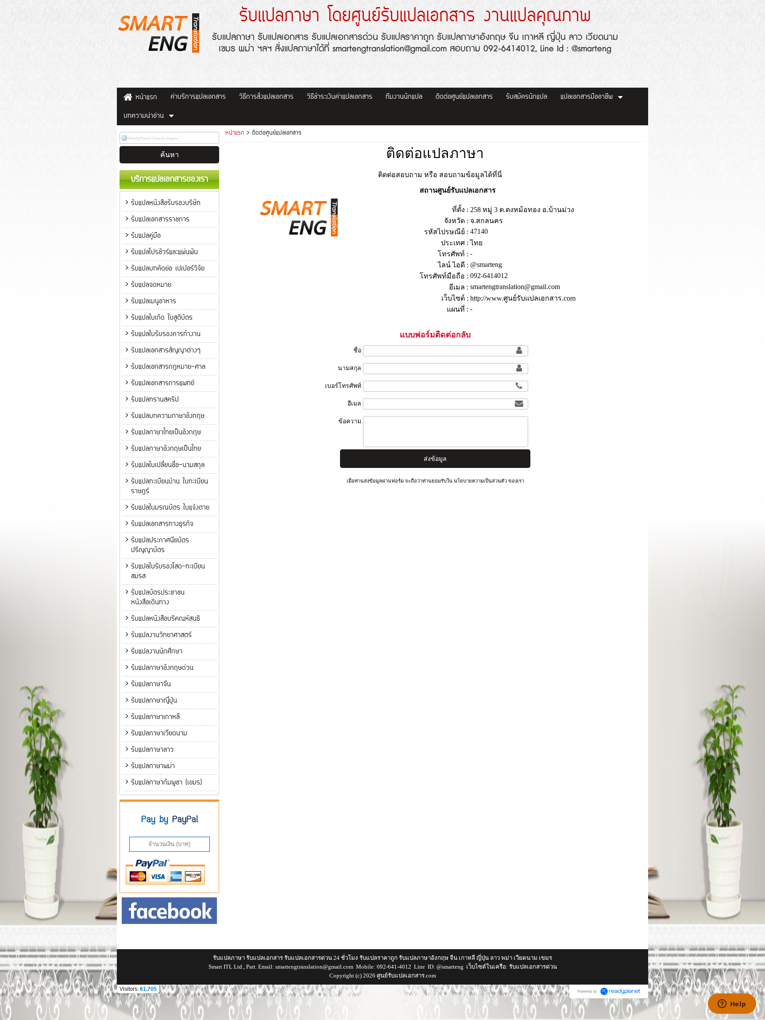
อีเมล (354, 403)
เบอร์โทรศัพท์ (343, 385)
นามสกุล (349, 367)
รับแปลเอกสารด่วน (533, 966)
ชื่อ (357, 350)
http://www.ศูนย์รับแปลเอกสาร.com (523, 298)
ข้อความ (349, 421)
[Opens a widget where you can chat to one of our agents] (731, 1004)
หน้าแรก (234, 133)
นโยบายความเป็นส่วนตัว (480, 480)
